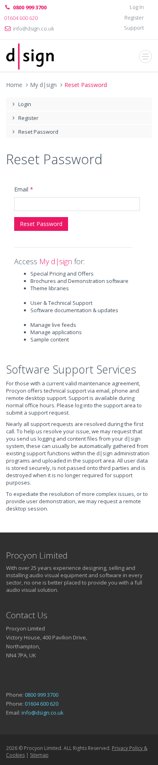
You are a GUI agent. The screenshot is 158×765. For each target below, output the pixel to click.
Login (24, 104)
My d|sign (43, 85)
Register (134, 17)
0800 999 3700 (41, 694)
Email (23, 189)
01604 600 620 (41, 703)
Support (134, 27)
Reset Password (38, 131)
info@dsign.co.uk (33, 28)
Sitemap (39, 755)
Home (14, 85)
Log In (137, 7)
